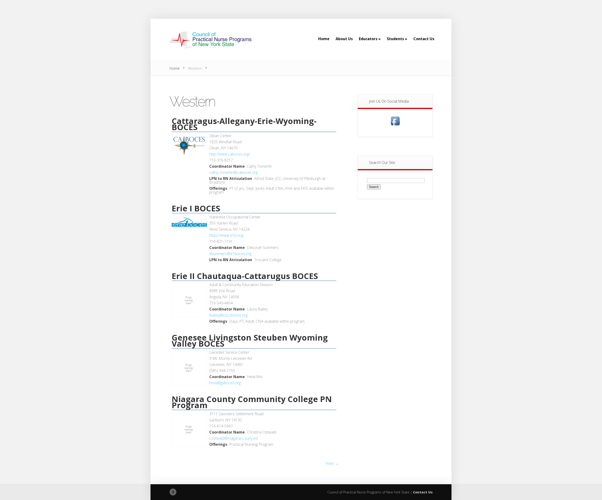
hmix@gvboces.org (225, 382)
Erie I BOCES (196, 208)
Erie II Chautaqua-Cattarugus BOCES (245, 276)
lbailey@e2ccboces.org (228, 315)
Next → (332, 463)
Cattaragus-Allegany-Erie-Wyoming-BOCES (244, 124)
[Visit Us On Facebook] (395, 125)
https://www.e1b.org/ (226, 235)
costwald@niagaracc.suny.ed (233, 438)
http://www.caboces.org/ (229, 154)
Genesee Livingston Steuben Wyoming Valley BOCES (250, 340)
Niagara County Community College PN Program (252, 402)
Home (174, 68)
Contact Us (423, 492)
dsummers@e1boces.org (230, 253)
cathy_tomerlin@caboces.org (233, 172)
